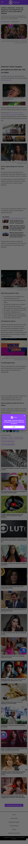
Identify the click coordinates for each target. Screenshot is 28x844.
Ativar (14, 427)
